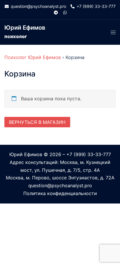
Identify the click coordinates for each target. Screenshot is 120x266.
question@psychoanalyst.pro (60, 185)
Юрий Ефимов (24, 27)
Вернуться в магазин (37, 122)
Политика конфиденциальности (60, 193)
